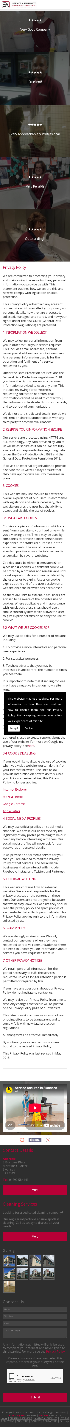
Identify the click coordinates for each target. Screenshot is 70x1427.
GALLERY (36, 1421)
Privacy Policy (55, 1351)
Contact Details (18, 1150)
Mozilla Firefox (13, 797)
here (31, 746)
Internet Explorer (15, 789)
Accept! (14, 728)
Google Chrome (14, 804)
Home (4, 1418)
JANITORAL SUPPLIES (46, 1418)
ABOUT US (22, 1421)
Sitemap (64, 1421)
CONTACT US (50, 1421)
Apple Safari (11, 811)
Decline (28, 728)
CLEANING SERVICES (21, 1418)
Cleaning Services (20, 1204)
